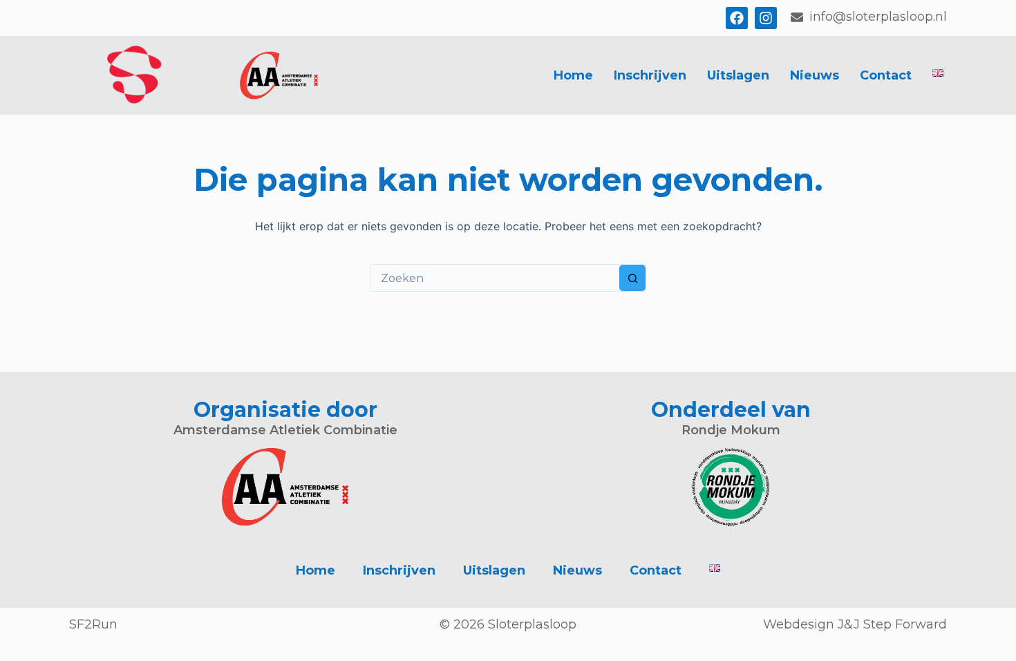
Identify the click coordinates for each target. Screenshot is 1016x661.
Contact (886, 75)
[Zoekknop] (632, 278)
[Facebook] (737, 18)
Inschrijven (650, 75)
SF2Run (93, 624)
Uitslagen (738, 75)
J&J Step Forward (892, 624)
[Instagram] (766, 18)
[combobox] (494, 278)
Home (573, 75)
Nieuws (814, 75)
